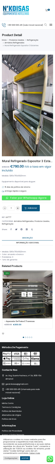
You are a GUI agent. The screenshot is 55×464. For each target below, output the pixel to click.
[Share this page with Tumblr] (32, 229)
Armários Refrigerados (14, 42)
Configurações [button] (11, 458)
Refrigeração (32, 40)
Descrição (27, 238)
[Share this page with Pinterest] (21, 229)
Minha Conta (7, 403)
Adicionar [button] (23, 294)
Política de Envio (9, 419)
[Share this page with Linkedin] (26, 229)
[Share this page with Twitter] (16, 229)
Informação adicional (27, 242)
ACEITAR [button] (25, 458)
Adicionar (32, 208)
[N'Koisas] (16, 10)
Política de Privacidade (12, 431)
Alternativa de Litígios (11, 415)
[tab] (27, 238)
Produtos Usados (16, 40)
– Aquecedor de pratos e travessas (19, 321)
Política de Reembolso (12, 411)
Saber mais (34, 453)
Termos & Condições (11, 407)
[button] (11, 229)
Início (4, 40)
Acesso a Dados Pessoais (13, 435)
